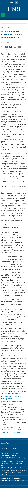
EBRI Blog (15, 22)
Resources (8, 22)
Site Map (4, 448)
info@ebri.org (21, 458)
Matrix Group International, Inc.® (12, 480)
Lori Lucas (6, 49)
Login (12, 2)
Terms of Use (16, 448)
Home (2, 22)
